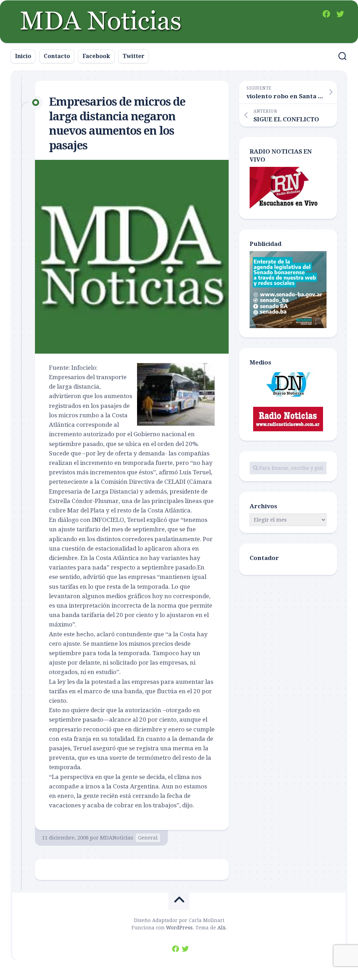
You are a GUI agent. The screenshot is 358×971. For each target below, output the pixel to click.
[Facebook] (326, 14)
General (148, 838)
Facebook (96, 56)
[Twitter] (340, 14)
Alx (221, 927)
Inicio (23, 56)
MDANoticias (116, 838)
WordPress (179, 927)
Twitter (133, 56)
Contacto (57, 56)
